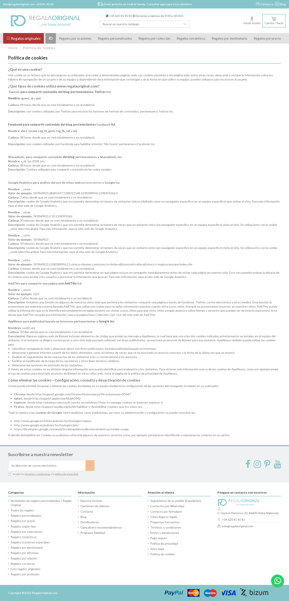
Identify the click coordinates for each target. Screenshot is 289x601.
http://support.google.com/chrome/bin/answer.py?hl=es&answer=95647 (83, 394)
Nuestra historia (91, 500)
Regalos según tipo (23, 526)
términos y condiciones (37, 474)
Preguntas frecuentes (165, 522)
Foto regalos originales (25, 569)
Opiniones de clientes (94, 506)
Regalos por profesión (25, 574)
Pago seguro (158, 538)
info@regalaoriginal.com (237, 526)
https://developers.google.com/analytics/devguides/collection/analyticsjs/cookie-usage (71, 429)
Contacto (86, 511)
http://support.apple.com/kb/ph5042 (56, 398)
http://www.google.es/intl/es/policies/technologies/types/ (52, 421)
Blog (83, 517)
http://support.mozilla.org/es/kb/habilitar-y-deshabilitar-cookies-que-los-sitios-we (88, 406)
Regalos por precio (23, 521)
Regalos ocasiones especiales (30, 542)
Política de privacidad (164, 543)
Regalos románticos (24, 537)
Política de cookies (162, 554)
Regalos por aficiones (25, 553)
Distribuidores (89, 522)
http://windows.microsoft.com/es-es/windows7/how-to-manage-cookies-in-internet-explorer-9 (99, 402)
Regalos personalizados (26, 515)
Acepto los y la (45, 474)
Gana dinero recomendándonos (101, 527)
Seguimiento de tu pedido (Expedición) (175, 500)
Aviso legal (157, 549)
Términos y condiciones (165, 527)
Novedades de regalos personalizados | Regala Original (41, 503)
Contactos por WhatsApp (167, 506)
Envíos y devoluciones (164, 532)
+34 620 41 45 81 (120, 16)
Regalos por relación (24, 558)
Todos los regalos (22, 510)
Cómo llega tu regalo (163, 517)
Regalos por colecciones (27, 531)
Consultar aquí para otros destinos (169, 4)
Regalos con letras (23, 563)
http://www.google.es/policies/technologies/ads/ (46, 425)
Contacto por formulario (166, 511)
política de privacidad (66, 474)
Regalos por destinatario (27, 547)
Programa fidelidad (92, 532)
